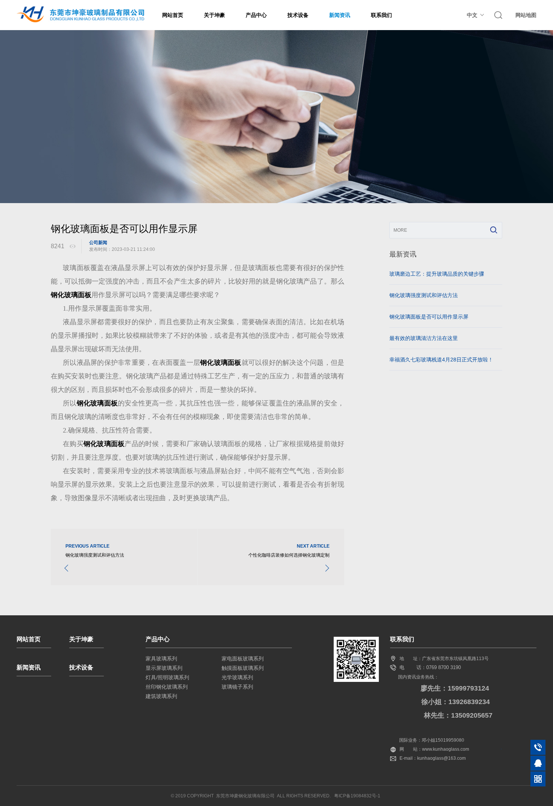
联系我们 (381, 15)
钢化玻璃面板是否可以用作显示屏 (428, 317)
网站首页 (172, 15)
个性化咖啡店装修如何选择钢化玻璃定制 (289, 555)
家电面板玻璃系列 (243, 659)
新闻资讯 (339, 15)
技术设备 (297, 15)
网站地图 (525, 15)
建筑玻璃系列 (161, 696)
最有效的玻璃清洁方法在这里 (423, 338)
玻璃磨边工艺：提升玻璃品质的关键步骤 (436, 274)
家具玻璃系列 (161, 659)
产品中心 (256, 15)
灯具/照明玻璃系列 (167, 677)
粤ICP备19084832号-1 (357, 795)
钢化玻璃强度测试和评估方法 (94, 555)
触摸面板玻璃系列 (243, 668)
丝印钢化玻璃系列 (167, 687)
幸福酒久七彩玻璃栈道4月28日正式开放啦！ (441, 360)
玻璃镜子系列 (237, 687)
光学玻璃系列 (237, 677)
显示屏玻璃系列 (164, 668)
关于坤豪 (214, 15)
